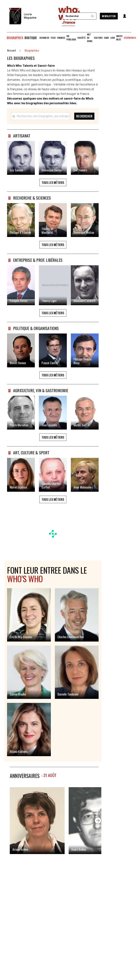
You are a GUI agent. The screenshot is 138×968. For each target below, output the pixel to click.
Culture (98, 37)
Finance (61, 37)
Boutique (31, 38)
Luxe (112, 37)
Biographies (15, 38)
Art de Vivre (90, 38)
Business (44, 37)
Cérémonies (130, 37)
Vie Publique (71, 37)
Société (81, 37)
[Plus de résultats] (98, 820)
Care (106, 37)
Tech (53, 37)
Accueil (11, 50)
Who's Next (119, 37)
